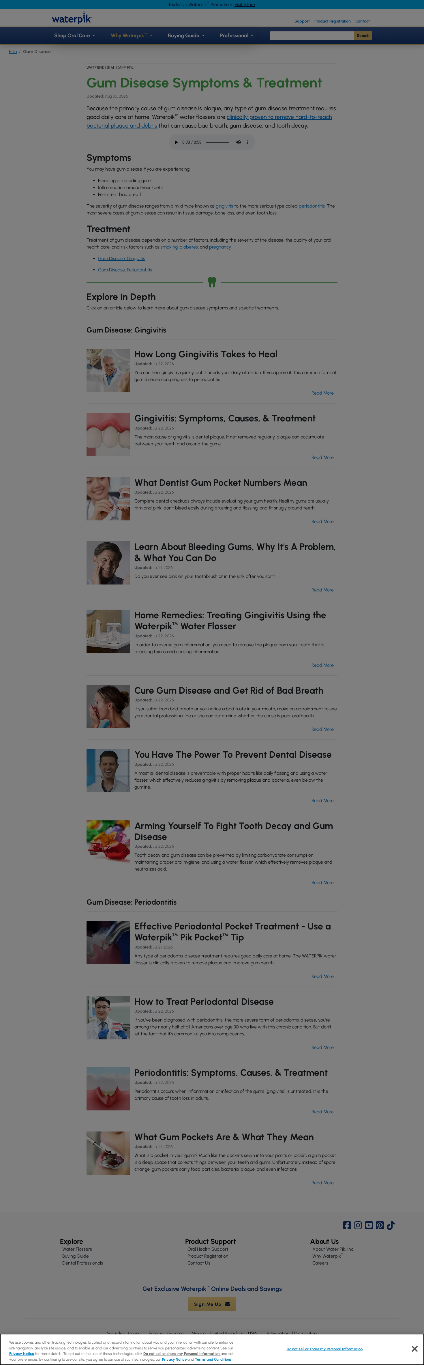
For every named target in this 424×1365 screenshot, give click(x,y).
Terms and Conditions (213, 1359)
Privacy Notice (21, 1353)
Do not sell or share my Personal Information (325, 1349)
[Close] (414, 1348)
